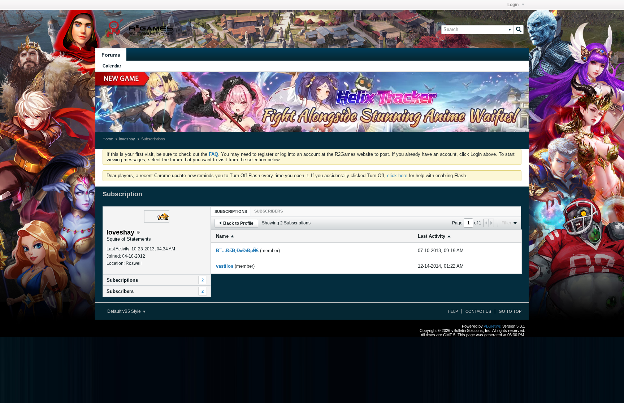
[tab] (231, 211)
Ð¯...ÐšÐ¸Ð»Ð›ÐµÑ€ (237, 250)
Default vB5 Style (124, 311)
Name (222, 236)
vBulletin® (492, 326)
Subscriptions (122, 280)
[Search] (519, 29)
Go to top (510, 311)
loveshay (127, 139)
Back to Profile (238, 223)
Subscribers (120, 291)
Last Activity (431, 236)
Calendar (112, 66)
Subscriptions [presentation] (230, 211)
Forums (110, 55)
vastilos (224, 266)
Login (513, 4)
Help (453, 311)
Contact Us (478, 311)
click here (397, 175)
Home (108, 139)
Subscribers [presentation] (268, 211)
